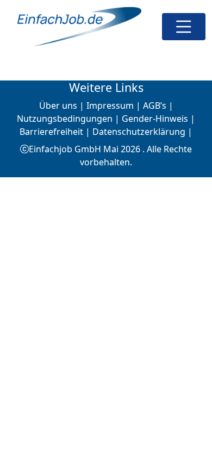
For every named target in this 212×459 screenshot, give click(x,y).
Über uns (58, 105)
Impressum (110, 105)
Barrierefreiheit (51, 132)
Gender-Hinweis (155, 119)
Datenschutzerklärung (138, 132)
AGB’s (154, 105)
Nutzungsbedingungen (65, 119)
